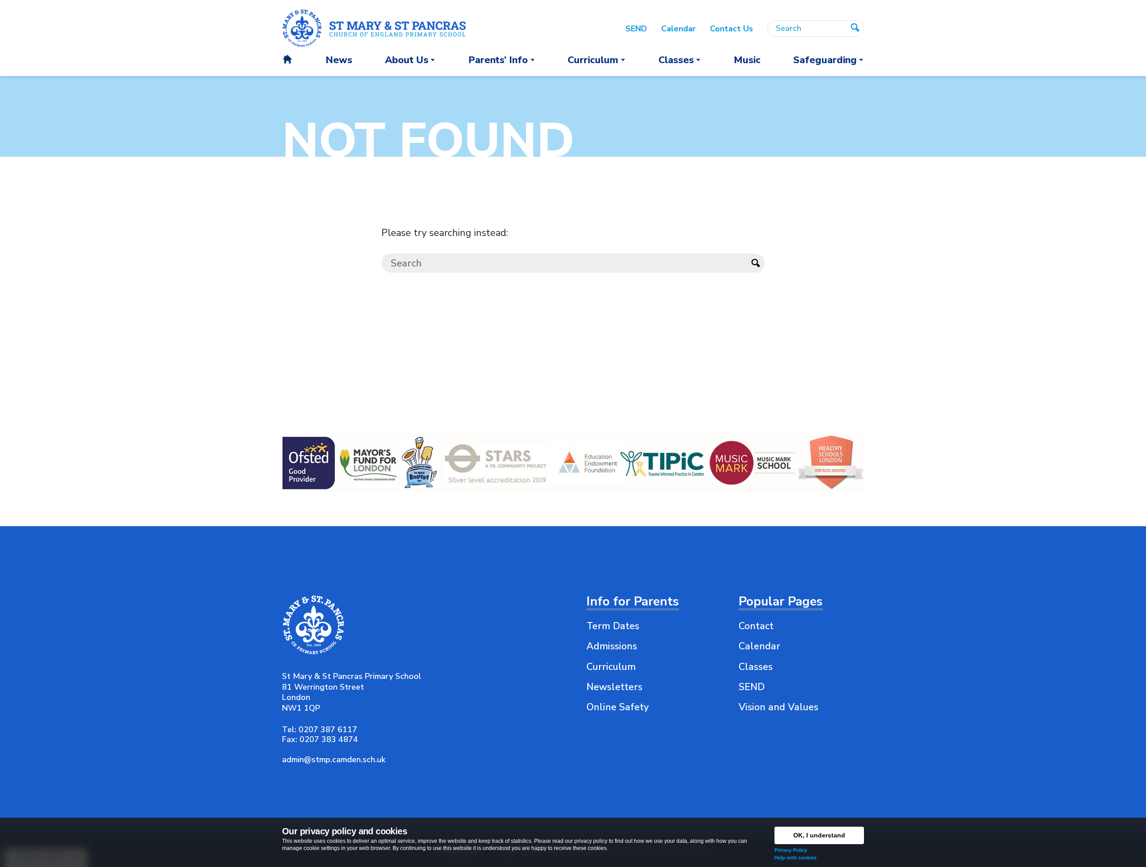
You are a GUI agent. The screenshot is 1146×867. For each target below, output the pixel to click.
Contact (756, 626)
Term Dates (612, 626)
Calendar (759, 646)
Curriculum (611, 667)
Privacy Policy (790, 850)
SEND (752, 687)
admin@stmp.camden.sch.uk (333, 759)
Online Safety (617, 707)
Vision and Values (778, 707)
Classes (756, 667)
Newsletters (614, 687)
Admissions (611, 646)
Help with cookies (795, 857)
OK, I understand (819, 835)
